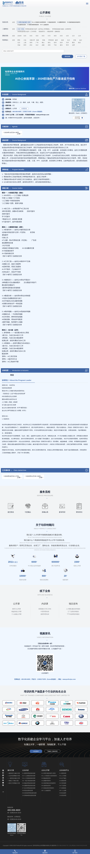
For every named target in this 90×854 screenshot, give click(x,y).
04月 (31, 36)
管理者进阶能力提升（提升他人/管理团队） (38, 29)
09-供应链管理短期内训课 (30, 793)
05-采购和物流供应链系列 (48, 783)
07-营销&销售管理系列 (47, 788)
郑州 (25, 45)
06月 (43, 36)
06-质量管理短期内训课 (28, 785)
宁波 (55, 45)
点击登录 (36, 751)
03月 (25, 36)
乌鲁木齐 (32, 40)
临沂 (80, 40)
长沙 (68, 40)
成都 (43, 45)
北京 (18, 42)
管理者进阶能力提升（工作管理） (27, 31)
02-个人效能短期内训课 (28, 775)
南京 (79, 42)
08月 (55, 36)
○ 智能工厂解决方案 (13, 780)
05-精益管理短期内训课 (28, 783)
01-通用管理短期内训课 (28, 773)
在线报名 (24, 108)
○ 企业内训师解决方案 (14, 775)
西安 (18, 40)
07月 (49, 36)
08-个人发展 (62, 790)
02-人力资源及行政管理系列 (49, 775)
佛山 (43, 42)
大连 (25, 40)
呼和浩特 (51, 40)
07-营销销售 (62, 788)
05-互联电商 (62, 783)
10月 (67, 36)
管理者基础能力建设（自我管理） (62, 29)
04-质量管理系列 (46, 780)
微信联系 (45, 852)
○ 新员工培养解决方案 (14, 783)
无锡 (18, 45)
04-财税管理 (62, 780)
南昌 (37, 40)
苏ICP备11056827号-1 (63, 845)
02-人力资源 (62, 775)
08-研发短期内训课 (27, 790)
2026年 (19, 36)
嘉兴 (61, 45)
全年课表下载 (81, 56)
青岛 (49, 42)
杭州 (61, 42)
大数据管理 (50, 31)
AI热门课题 (20, 29)
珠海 (43, 40)
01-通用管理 (62, 773)
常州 (67, 45)
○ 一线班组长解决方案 (14, 778)
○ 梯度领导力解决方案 (14, 773)
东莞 (49, 45)
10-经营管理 (62, 795)
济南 (74, 40)
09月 (61, 36)
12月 (79, 36)
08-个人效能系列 (46, 790)
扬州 (56, 40)
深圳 (31, 42)
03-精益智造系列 (46, 778)
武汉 (31, 45)
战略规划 (57, 31)
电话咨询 (15, 852)
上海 (25, 42)
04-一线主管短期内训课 (28, 780)
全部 (13, 22)
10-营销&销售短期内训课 (29, 795)
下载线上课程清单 (52, 751)
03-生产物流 (62, 778)
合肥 (73, 45)
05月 (37, 36)
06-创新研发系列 (46, 785)
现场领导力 (42, 31)
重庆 (73, 42)
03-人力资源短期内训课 (28, 778)
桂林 (62, 40)
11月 (73, 36)
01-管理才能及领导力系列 (48, 773)
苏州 (55, 42)
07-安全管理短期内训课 (28, 788)
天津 (67, 42)
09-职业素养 (62, 793)
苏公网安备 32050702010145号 (78, 845)
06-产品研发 (62, 785)
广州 (37, 42)
